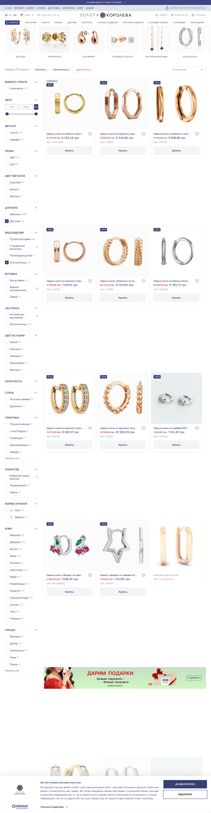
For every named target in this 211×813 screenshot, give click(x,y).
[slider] (7, 114)
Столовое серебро (158, 22)
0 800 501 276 (48, 15)
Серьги (45, 22)
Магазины (69, 8)
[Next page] (203, 37)
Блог (81, 8)
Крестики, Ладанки (133, 22)
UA (10, 15)
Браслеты (87, 22)
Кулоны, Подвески (108, 22)
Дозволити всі (185, 784)
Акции (90, 8)
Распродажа (197, 22)
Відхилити (185, 794)
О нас (8, 8)
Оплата (41, 8)
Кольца (58, 22)
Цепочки (72, 22)
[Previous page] (8, 37)
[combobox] (188, 69)
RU (15, 15)
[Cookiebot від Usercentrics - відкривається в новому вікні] (20, 807)
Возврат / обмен (24, 8)
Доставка (54, 8)
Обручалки (30, 22)
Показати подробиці (52, 807)
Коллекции (179, 22)
